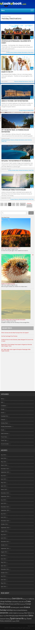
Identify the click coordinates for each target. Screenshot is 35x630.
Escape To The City (7, 72)
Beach (10, 599)
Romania (21, 616)
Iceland (19, 610)
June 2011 (3, 579)
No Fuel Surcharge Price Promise (9, 336)
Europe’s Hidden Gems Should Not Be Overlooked (13, 319)
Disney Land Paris (14, 604)
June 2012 (3, 558)
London (10, 613)
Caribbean (3, 405)
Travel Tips (31, 81)
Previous (28, 203)
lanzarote (4, 612)
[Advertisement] (17, 373)
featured (5, 607)
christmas (15, 601)
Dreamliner (22, 604)
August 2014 (4, 531)
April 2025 (3, 486)
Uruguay (14, 621)
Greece (27, 607)
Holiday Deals (30, 110)
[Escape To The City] (17, 63)
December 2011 (5, 569)
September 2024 (5, 496)
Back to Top (30, 626)
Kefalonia (24, 610)
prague (17, 616)
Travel (29, 618)
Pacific (2, 430)
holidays (10, 610)
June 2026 (3, 458)
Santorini (3, 619)
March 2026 (4, 465)
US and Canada (4, 443)
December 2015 (5, 506)
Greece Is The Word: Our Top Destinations (14, 101)
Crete (28, 601)
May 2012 (3, 562)
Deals (2, 604)
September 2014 (5, 527)
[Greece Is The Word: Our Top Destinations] (17, 92)
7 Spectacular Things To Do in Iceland (13, 190)
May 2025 (3, 482)
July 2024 (3, 500)
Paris (7, 616)
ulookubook (7, 621)
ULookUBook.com (13, 628)
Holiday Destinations (23, 52)
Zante (17, 621)
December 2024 (5, 493)
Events (11, 52)
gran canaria (20, 607)
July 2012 (3, 555)
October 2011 (4, 572)
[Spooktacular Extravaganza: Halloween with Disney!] (17, 32)
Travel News (31, 52)
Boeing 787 (25, 599)
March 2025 (4, 489)
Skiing (8, 619)
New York (27, 613)
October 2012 (4, 545)
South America (28, 140)
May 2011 (3, 583)
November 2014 (5, 520)
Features (16, 52)
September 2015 (5, 510)
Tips (25, 619)
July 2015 (3, 513)
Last (29, 206)
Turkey (2, 621)
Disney (7, 604)
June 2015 (3, 517)
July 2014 (3, 534)
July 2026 (3, 454)
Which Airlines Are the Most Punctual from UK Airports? (15, 332)
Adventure (4, 598)
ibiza (14, 610)
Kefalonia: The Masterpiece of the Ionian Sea (16, 161)
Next (22, 204)
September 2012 (5, 548)
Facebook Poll (4, 416)
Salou (30, 615)
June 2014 (3, 538)
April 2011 (3, 586)
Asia (5, 140)
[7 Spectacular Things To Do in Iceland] (17, 181)
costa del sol (22, 601)
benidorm (17, 598)
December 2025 (5, 468)
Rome (26, 616)
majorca (15, 613)
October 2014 (4, 524)
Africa (2, 140)
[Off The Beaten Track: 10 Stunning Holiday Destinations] (17, 121)
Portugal (11, 616)
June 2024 (3, 503)
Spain (13, 618)
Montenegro (21, 613)
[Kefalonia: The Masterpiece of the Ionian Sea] (17, 152)
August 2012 (4, 552)
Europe (8, 52)
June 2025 (3, 479)
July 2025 (3, 475)
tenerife (20, 618)
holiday (3, 610)
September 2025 (5, 472)
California (31, 599)
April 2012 (3, 565)
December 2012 (5, 541)
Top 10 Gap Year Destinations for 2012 (10, 247)
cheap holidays (6, 601)
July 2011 (3, 576)
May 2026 (3, 461)
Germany (13, 607)
